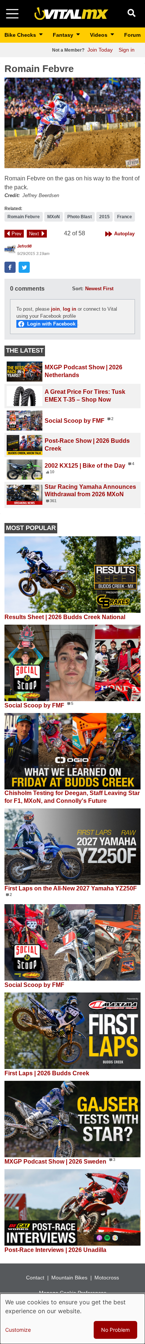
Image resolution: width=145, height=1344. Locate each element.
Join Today (100, 50)
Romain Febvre (23, 216)
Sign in (127, 50)
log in (69, 309)
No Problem (115, 1330)
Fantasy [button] (64, 35)
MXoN (53, 216)
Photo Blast (79, 216)
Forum (132, 35)
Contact (35, 1278)
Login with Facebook (51, 324)
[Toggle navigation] (12, 14)
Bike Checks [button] (21, 35)
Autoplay (124, 233)
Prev (17, 233)
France (124, 216)
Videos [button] (99, 35)
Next (34, 233)
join (55, 309)
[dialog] (72, 1319)
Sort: (77, 288)
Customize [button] (18, 1330)
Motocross (106, 1278)
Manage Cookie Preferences (72, 1293)
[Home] (71, 13)
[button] (72, 123)
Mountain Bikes (69, 1278)
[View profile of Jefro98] (10, 249)
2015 (104, 216)
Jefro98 (24, 246)
